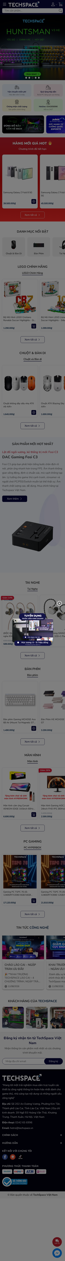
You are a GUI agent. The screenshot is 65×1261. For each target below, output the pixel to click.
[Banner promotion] (32, 630)
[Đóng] (59, 603)
